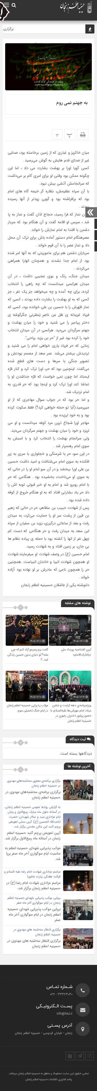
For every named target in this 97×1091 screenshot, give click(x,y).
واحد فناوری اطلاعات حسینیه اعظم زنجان (48, 1079)
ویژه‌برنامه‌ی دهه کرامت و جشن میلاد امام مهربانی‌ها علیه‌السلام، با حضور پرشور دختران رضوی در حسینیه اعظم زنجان (70, 713)
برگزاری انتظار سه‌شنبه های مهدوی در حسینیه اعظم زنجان (34, 943)
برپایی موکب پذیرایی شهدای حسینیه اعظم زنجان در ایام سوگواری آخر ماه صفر (34, 914)
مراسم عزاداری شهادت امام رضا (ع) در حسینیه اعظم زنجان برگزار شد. (33, 885)
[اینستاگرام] (89, 1056)
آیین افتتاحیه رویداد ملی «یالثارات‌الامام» (76, 652)
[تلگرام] (79, 1056)
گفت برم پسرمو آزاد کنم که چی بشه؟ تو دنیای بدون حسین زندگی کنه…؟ (27, 654)
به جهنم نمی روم (72, 102)
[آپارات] (69, 1056)
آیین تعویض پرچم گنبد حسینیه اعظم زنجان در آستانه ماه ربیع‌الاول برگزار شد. (32, 835)
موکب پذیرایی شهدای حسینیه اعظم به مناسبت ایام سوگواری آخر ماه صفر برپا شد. (33, 853)
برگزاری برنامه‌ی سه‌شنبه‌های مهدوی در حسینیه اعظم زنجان (33, 794)
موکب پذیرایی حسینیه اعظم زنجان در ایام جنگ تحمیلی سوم (27, 708)
